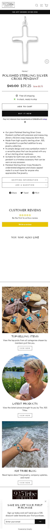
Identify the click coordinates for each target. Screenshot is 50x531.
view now (25, 348)
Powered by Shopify (25, 529)
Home (24, 71)
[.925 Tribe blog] (25, 444)
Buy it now (25, 113)
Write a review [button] (25, 224)
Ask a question (25, 185)
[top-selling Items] (25, 310)
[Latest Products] (25, 377)
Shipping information (25, 180)
